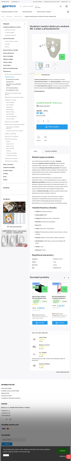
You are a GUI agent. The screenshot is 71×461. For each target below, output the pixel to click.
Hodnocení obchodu (6, 396)
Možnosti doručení (44, 106)
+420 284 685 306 (5, 415)
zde (29, 452)
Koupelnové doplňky (9, 167)
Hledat (7, 444)
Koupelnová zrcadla (10, 30)
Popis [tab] (35, 151)
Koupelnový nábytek (10, 35)
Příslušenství (7, 71)
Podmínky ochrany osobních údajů (51, 1)
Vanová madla (9, 109)
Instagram (10, 419)
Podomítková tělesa (11, 155)
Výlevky (7, 47)
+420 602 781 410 (5, 413)
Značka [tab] (51, 151)
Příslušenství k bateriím (11, 139)
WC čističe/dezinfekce (12, 88)
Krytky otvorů (10, 144)
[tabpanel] (60, 303)
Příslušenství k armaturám (11, 136)
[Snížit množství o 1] (38, 121)
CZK (38, 7)
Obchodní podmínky (37, 1)
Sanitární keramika (8, 39)
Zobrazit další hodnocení (62, 372)
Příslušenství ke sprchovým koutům (14, 97)
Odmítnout (62, 456)
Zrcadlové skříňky (9, 33)
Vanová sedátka (10, 119)
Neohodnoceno (46, 74)
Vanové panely (10, 114)
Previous (65, 278)
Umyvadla (7, 44)
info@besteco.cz (5, 410)
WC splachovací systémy (12, 79)
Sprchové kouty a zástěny (10, 50)
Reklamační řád (64, 1)
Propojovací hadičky (11, 153)
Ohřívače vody (10, 146)
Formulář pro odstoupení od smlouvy (10, 398)
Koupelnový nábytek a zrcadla (12, 27)
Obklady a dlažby (8, 59)
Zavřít (64, 143)
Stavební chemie (8, 171)
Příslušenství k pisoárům (11, 158)
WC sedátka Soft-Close (12, 90)
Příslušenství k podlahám (11, 161)
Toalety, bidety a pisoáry (11, 41)
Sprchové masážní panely (10, 68)
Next (68, 278)
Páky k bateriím (10, 148)
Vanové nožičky (10, 112)
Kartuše (8, 141)
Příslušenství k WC (9, 77)
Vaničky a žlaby (7, 62)
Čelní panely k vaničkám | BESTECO (12, 127)
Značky (5, 180)
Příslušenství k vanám (10, 100)
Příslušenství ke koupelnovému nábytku (13, 94)
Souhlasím (62, 451)
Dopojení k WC (10, 82)
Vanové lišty (9, 107)
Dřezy (5, 177)
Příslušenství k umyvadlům (12, 122)
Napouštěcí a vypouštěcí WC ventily (13, 84)
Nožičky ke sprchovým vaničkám (14, 131)
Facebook (6, 419)
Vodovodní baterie (8, 53)
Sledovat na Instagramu (16, 227)
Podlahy (5, 174)
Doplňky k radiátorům (10, 134)
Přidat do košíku (53, 127)
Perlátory (8, 151)
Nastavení (6, 455)
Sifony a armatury (8, 164)
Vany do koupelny (8, 56)
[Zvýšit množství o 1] (48, 121)
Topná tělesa (7, 65)
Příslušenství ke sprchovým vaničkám (14, 124)
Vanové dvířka (10, 105)
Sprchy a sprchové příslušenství (13, 74)
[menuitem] (10, 11)
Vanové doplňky (10, 102)
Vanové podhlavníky (11, 116)
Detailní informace (39, 91)
